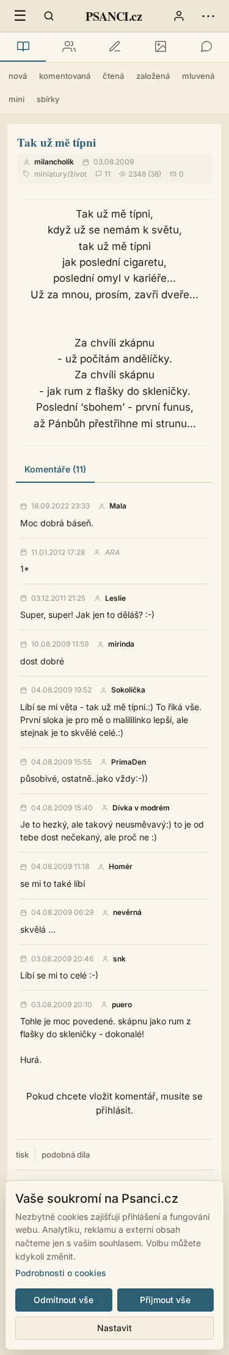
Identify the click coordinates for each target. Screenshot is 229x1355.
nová (18, 76)
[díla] (23, 47)
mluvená (198, 76)
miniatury (50, 173)
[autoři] (69, 47)
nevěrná (127, 912)
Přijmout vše (165, 1299)
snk (119, 959)
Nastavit (114, 1328)
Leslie (115, 598)
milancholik (54, 161)
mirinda (121, 644)
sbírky (48, 99)
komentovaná (64, 76)
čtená (113, 76)
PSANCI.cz (113, 16)
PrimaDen (128, 762)
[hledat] (49, 15)
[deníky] (114, 47)
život (78, 173)
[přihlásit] (179, 15)
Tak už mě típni (56, 142)
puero (122, 1004)
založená (153, 76)
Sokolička (128, 690)
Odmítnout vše (63, 1299)
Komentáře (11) (55, 469)
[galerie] (160, 47)
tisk (22, 1154)
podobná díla (66, 1154)
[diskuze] (206, 47)
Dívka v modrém (141, 808)
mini (16, 99)
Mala (117, 506)
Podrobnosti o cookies (60, 1273)
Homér (121, 866)
